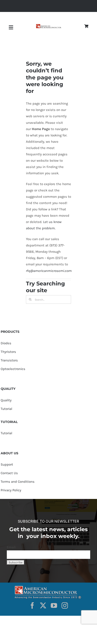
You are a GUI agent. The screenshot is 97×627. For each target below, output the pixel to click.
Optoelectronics (13, 369)
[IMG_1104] (48, 25)
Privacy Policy (11, 490)
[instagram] (65, 605)
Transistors (9, 360)
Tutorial (6, 409)
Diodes (6, 343)
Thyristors (8, 352)
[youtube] (54, 605)
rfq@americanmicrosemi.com (49, 271)
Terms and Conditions (18, 482)
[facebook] (32, 605)
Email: (11, 547)
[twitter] (43, 605)
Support (7, 464)
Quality (6, 400)
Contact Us (9, 473)
